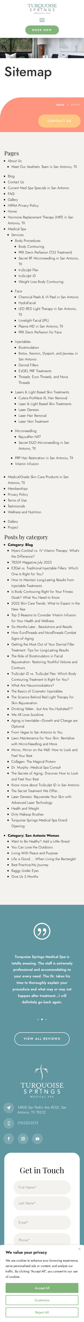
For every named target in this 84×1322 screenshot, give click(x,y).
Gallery (13, 199)
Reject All (42, 1312)
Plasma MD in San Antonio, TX (41, 326)
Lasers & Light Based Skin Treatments (42, 392)
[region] (42, 1283)
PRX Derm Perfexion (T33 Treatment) (45, 252)
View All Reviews (42, 1038)
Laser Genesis (29, 409)
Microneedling (26, 430)
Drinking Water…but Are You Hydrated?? (42, 708)
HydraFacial (27, 302)
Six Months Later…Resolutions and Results (41, 626)
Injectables (22, 341)
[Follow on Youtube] (37, 1138)
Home (12, 211)
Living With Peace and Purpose (34, 853)
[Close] (79, 1248)
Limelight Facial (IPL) (34, 320)
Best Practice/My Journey (29, 864)
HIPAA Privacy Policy (23, 205)
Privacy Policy (18, 494)
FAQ (11, 193)
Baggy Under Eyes (25, 870)
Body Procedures (27, 240)
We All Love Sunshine (27, 714)
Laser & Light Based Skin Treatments (45, 403)
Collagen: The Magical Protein (33, 761)
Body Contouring (31, 246)
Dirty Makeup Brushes (27, 814)
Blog (11, 176)
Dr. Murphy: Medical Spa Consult (36, 767)
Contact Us (59, 121)
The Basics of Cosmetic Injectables (36, 691)
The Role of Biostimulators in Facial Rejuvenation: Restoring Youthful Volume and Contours (44, 661)
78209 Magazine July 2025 (31, 562)
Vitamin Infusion (27, 463)
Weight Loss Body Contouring (41, 281)
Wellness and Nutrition (24, 512)
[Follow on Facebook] (8, 1138)
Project (13, 527)
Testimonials (16, 506)
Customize (42, 1300)
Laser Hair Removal (32, 415)
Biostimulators (29, 347)
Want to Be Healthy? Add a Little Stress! (40, 841)
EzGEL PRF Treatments (35, 370)
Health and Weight (25, 808)
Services (17, 234)
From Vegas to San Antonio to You (36, 732)
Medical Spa (17, 228)
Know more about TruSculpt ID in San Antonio (45, 785)
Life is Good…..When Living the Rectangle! (43, 858)
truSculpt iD (27, 275)
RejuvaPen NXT (30, 436)
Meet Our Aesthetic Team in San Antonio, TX (44, 166)
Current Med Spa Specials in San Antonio (38, 187)
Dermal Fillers (28, 365)
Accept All (42, 1288)
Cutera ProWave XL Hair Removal (43, 398)
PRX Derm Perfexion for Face (40, 332)
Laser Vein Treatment (34, 421)
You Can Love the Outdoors (32, 847)
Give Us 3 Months (24, 876)
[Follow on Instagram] (23, 1138)
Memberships (18, 488)
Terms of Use (17, 500)
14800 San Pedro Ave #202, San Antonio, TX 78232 (41, 1110)
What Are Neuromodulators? (32, 685)
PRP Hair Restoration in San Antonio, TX (44, 458)
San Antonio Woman (42, 835)
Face (18, 291)
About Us (15, 160)
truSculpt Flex (28, 270)
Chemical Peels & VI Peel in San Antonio (49, 297)
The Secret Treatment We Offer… (35, 790)
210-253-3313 (27, 1122)
